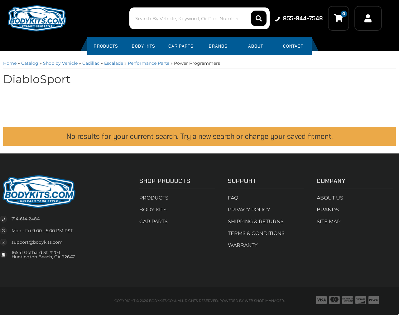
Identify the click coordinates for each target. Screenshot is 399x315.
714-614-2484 (26, 219)
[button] (199, 18)
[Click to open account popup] (368, 18)
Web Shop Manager (264, 301)
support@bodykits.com (37, 242)
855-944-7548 (303, 18)
